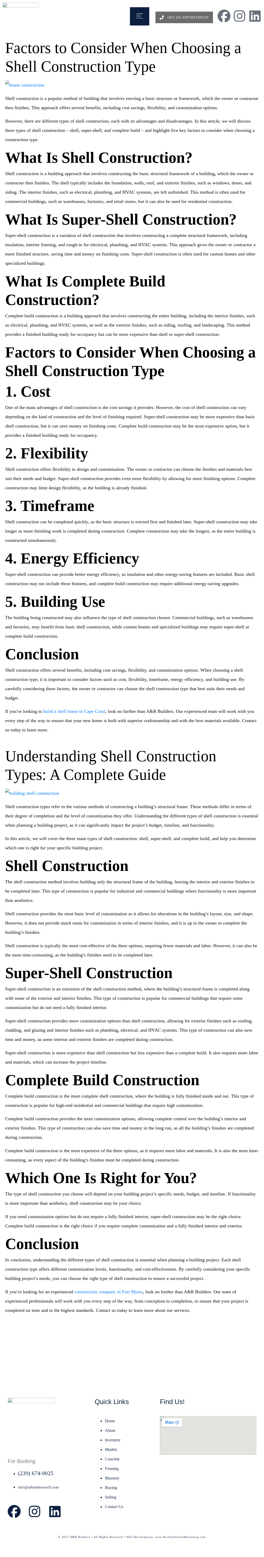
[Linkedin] (255, 16)
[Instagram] (239, 16)
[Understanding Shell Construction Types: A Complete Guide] (32, 792)
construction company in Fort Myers (109, 1291)
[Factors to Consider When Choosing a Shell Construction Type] (24, 84)
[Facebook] (224, 16)
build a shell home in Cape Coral (73, 711)
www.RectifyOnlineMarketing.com (180, 1536)
